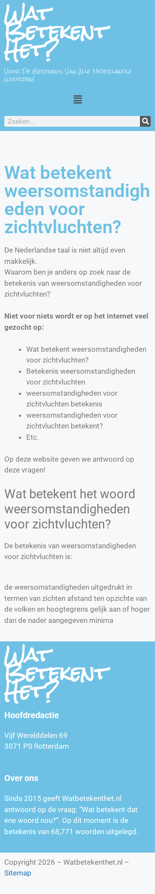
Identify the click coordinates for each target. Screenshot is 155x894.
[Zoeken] (145, 121)
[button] (77, 99)
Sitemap (17, 873)
